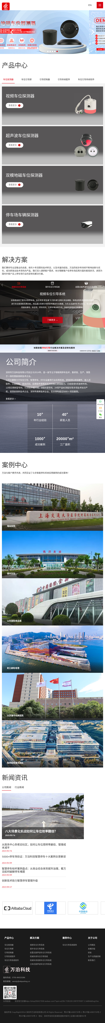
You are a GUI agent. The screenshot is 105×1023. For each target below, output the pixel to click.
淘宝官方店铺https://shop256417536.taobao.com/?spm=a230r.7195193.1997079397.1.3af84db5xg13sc (57, 1001)
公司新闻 (6, 787)
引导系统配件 (64, 79)
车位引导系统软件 (86, 79)
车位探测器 (8, 79)
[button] (92, 32)
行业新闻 (19, 787)
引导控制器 (45, 79)
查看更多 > (11, 399)
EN (90, 5)
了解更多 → (52, 320)
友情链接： (7, 1001)
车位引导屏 (26, 79)
